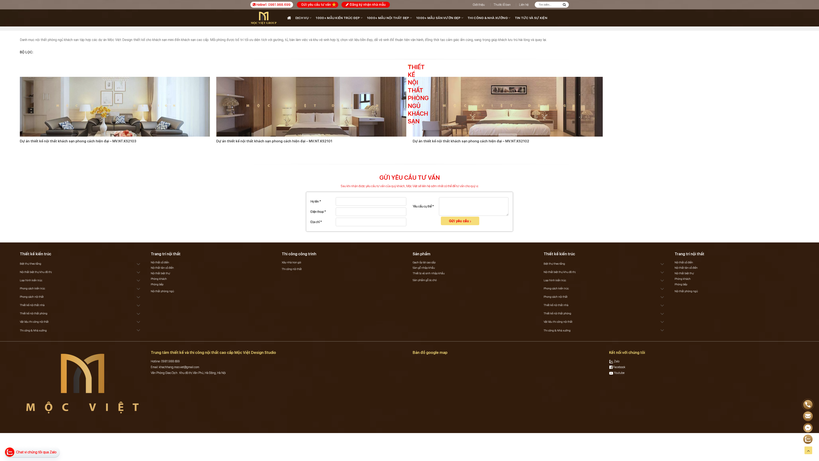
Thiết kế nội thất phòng (33, 313)
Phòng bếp (157, 284)
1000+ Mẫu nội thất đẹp (388, 18)
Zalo (616, 361)
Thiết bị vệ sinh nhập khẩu (429, 273)
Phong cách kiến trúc (32, 288)
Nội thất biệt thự (160, 273)
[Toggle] (138, 264)
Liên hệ (524, 5)
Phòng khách (159, 278)
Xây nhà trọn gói (291, 262)
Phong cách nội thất (32, 296)
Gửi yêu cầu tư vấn (316, 5)
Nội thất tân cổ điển (162, 267)
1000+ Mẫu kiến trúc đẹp (338, 18)
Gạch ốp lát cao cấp (424, 262)
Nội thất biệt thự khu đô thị (36, 272)
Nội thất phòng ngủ (162, 291)
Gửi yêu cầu (459, 221)
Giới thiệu (479, 5)
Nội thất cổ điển (160, 262)
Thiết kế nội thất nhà (32, 305)
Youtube (618, 373)
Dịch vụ (302, 18)
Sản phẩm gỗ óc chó (425, 280)
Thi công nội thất (292, 269)
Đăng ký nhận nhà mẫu (367, 5)
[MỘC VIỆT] (264, 17)
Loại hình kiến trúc (31, 280)
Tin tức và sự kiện (531, 18)
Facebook (619, 367)
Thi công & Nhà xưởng (488, 18)
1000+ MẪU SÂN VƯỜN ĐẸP (438, 18)
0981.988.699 (279, 5)
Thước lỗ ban (502, 5)
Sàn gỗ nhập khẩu (424, 267)
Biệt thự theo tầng (30, 263)
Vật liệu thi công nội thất (34, 321)
